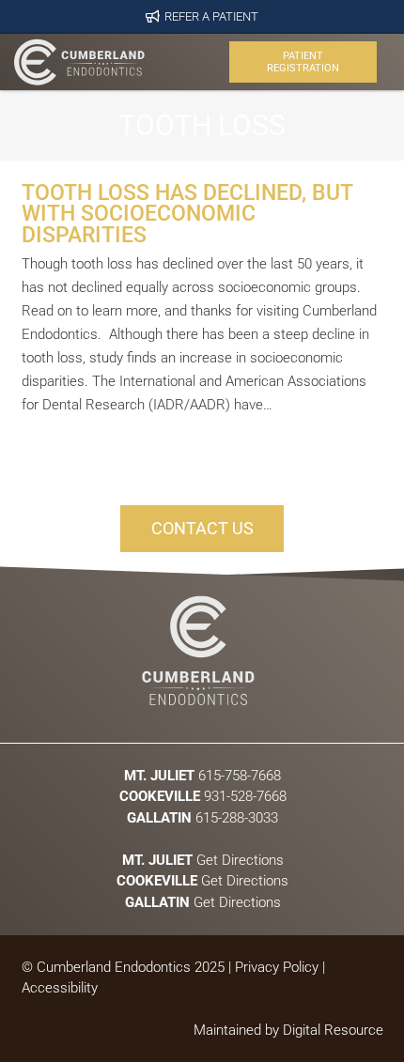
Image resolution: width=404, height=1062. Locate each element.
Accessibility (60, 987)
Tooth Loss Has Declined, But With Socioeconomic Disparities (187, 213)
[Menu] (185, 61)
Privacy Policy (277, 967)
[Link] (79, 61)
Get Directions (202, 859)
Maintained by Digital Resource (288, 1030)
